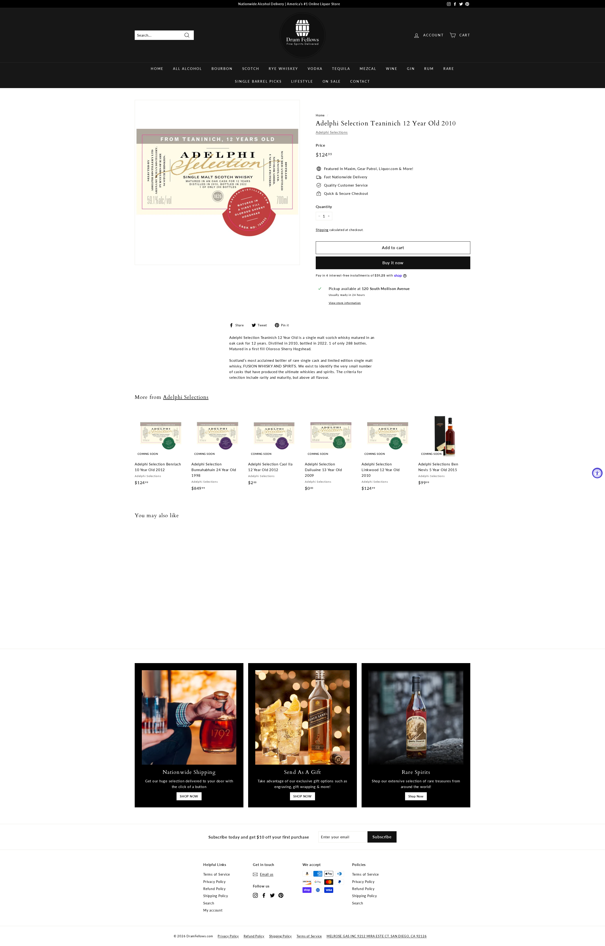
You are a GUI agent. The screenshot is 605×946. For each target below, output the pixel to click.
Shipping (322, 230)
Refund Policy (214, 889)
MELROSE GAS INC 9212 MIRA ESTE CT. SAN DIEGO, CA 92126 (377, 936)
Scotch (250, 69)
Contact (360, 81)
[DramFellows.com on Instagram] (255, 895)
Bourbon (222, 69)
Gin (411, 69)
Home (157, 69)
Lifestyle (302, 81)
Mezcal (368, 69)
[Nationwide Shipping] (189, 717)
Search (208, 903)
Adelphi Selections (332, 132)
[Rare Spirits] (416, 717)
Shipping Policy (215, 896)
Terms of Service (216, 874)
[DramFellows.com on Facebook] (263, 895)
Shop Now (416, 796)
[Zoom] (217, 182)
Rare (448, 69)
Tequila (341, 69)
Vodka (315, 69)
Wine (392, 69)
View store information (345, 303)
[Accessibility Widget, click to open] (597, 473)
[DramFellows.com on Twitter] (272, 895)
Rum (429, 69)
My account (213, 910)
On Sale (332, 81)
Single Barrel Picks (258, 81)
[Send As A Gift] (302, 717)
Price (320, 145)
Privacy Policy (214, 882)
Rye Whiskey (283, 69)
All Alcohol (187, 69)
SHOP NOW (189, 796)
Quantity (324, 206)
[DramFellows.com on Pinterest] (280, 895)
